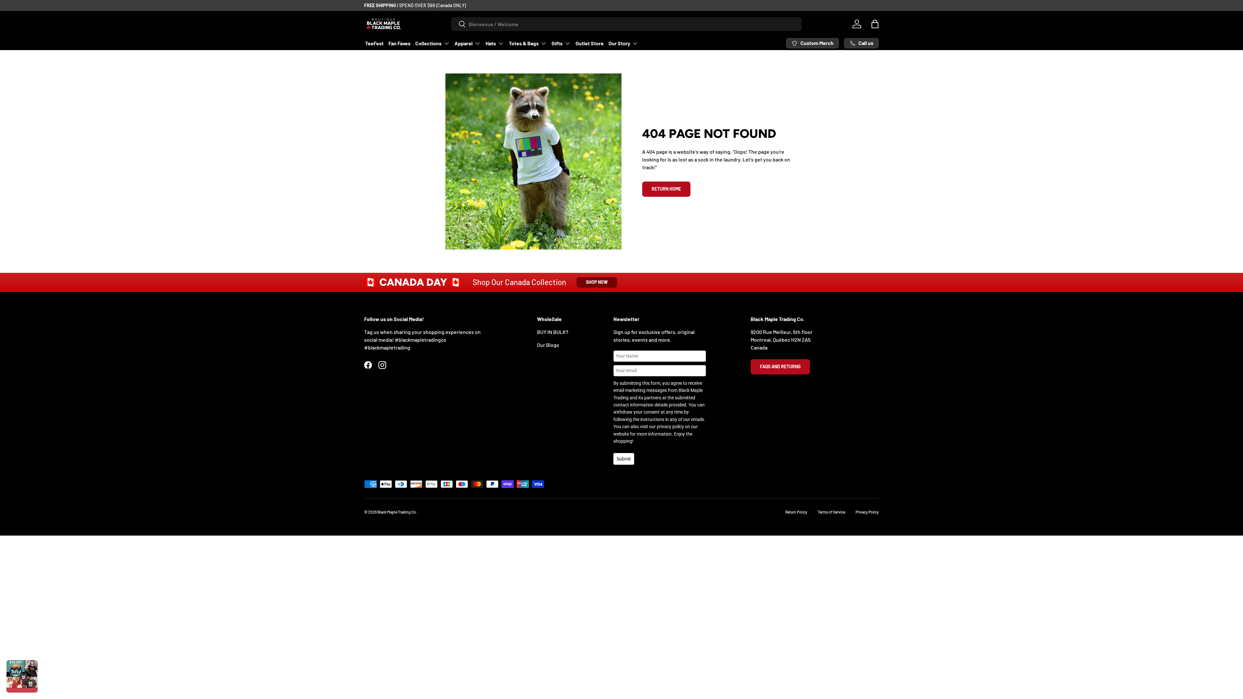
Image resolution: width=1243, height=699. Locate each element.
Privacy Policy (867, 512)
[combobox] (626, 24)
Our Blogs (548, 345)
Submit (624, 458)
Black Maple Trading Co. (397, 512)
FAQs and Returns (780, 366)
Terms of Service (831, 512)
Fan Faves (399, 43)
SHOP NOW (597, 282)
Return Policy (796, 512)
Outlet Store (590, 43)
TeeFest (374, 43)
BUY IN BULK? (552, 332)
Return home (666, 189)
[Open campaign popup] (22, 676)
